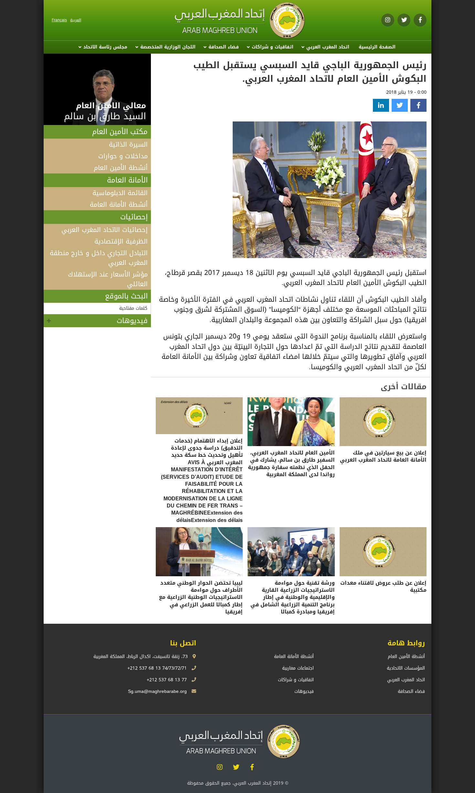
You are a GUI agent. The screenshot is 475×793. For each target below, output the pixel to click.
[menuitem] (377, 47)
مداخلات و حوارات (123, 156)
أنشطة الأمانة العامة (119, 204)
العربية (75, 20)
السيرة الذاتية (128, 144)
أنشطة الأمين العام (121, 168)
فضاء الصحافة (223, 47)
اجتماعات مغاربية (298, 668)
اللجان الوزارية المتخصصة (167, 47)
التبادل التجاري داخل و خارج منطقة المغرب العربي (99, 258)
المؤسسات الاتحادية (406, 668)
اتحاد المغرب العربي (327, 47)
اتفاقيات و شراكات (272, 47)
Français (59, 20)
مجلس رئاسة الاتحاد (105, 47)
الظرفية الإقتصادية (121, 241)
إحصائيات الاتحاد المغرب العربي (104, 230)
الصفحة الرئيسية (377, 47)
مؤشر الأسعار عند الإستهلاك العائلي (108, 279)
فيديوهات (132, 320)
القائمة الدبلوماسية (120, 193)
